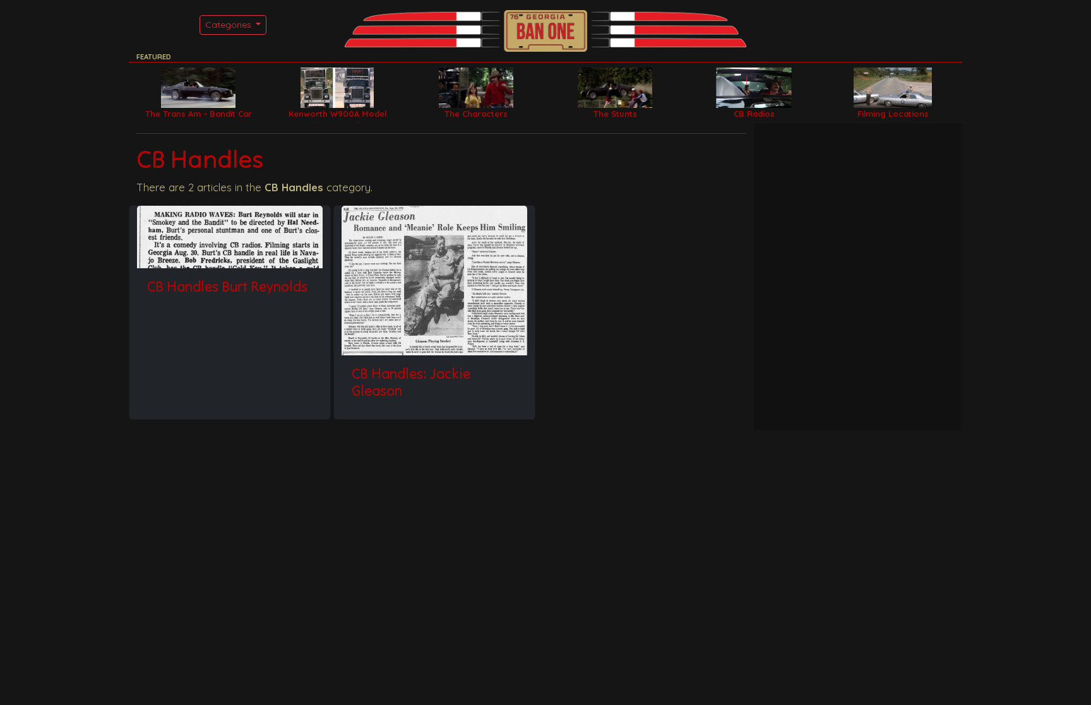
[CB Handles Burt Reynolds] (230, 237)
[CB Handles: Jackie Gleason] (434, 280)
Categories (229, 24)
